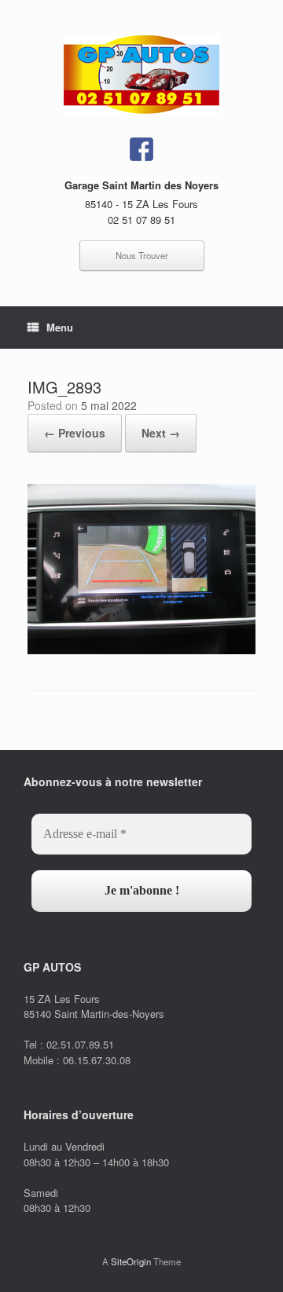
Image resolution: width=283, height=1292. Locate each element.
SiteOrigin (131, 1261)
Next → (161, 433)
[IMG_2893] (141, 649)
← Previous (74, 433)
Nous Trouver (142, 255)
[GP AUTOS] (141, 74)
